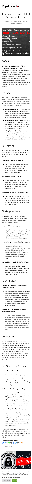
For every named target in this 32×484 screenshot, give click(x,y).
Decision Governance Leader (13, 21)
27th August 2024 (7, 446)
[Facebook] (3, 443)
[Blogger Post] (11, 443)
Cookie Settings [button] (6, 480)
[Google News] (13, 443)
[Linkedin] (7, 443)
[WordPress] (18, 443)
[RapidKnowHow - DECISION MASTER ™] (13, 6)
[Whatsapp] (9, 443)
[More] (22, 443)
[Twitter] (5, 443)
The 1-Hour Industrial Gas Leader (19, 22)
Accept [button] (15, 480)
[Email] (20, 443)
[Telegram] (16, 443)
